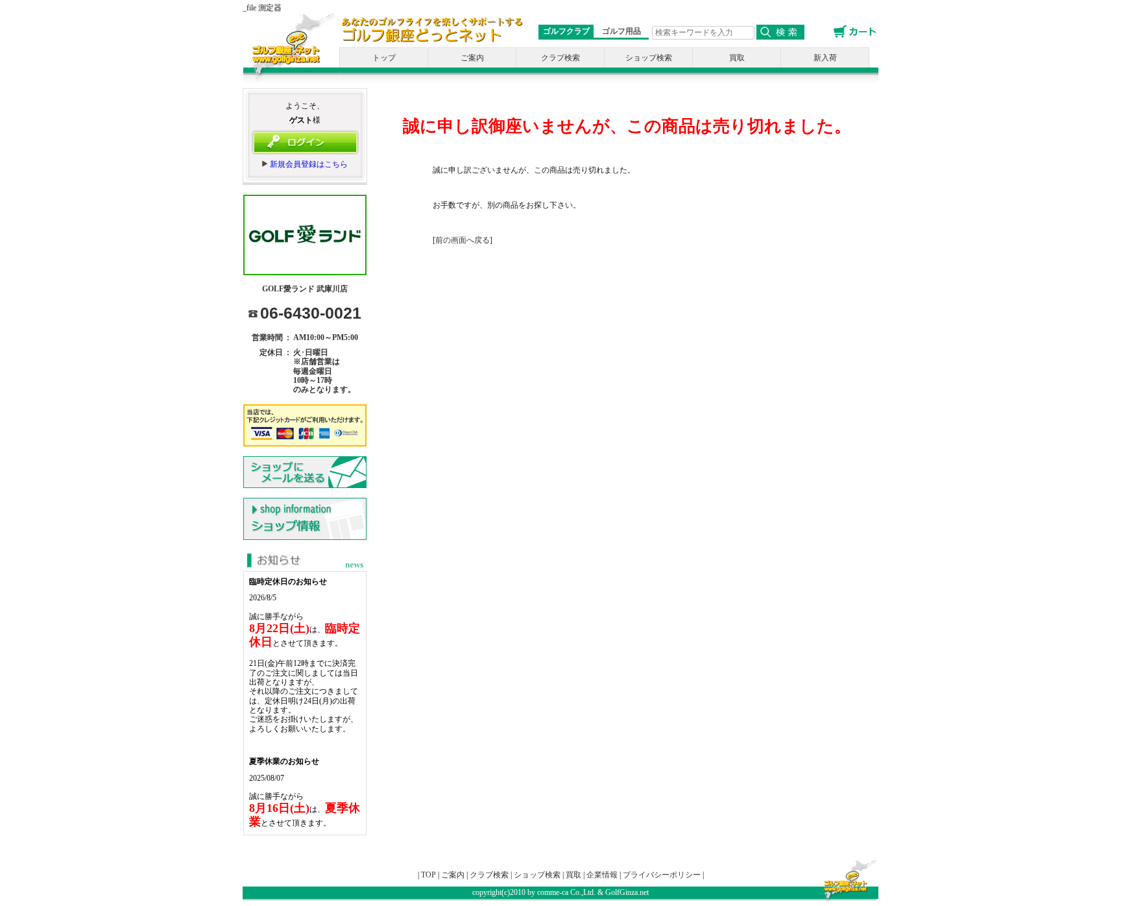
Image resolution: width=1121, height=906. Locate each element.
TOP (428, 874)
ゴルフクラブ (566, 31)
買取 (737, 57)
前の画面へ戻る (462, 240)
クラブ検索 (560, 57)
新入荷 (825, 57)
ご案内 (472, 57)
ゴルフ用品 (621, 31)
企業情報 (602, 874)
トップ (384, 57)
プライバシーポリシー (662, 874)
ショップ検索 (648, 57)
